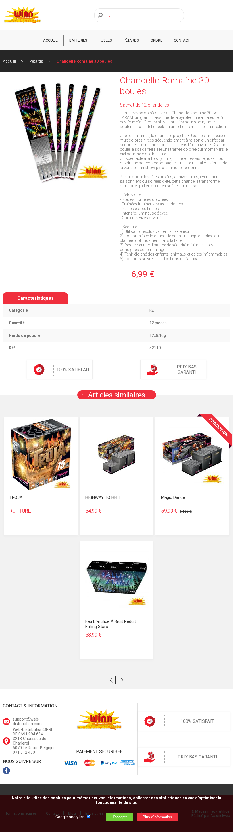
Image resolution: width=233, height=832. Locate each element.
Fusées (105, 40)
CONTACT (182, 40)
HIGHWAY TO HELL (103, 497)
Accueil (9, 61)
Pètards (131, 40)
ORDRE (156, 40)
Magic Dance (173, 497)
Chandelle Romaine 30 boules (84, 61)
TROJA (15, 497)
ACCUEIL (50, 40)
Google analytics (70, 817)
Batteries (78, 40)
